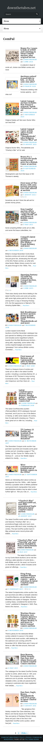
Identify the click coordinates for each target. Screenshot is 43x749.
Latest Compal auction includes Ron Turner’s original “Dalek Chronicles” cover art (29, 105)
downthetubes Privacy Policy (13, 737)
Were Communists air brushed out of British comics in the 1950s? (29, 468)
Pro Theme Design (32, 739)
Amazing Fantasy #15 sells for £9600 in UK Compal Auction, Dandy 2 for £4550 (29, 279)
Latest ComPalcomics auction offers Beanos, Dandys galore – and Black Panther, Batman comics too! (28, 395)
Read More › (26, 305)
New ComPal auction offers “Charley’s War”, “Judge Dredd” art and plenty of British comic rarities (29, 214)
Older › (24, 733)
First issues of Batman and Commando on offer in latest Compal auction (28, 360)
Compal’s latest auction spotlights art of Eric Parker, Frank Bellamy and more (28, 241)
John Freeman (30, 59)
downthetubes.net (21, 8)
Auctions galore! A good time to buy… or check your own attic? (28, 79)
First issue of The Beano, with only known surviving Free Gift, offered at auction (29, 186)
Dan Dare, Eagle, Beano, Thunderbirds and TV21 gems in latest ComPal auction (28, 696)
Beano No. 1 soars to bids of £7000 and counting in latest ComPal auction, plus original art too (29, 52)
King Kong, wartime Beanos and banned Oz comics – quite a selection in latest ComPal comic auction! (29, 579)
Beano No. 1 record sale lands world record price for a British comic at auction (29, 160)
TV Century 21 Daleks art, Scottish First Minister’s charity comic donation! (27, 434)
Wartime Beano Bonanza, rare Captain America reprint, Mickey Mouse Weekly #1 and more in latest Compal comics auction (29, 619)
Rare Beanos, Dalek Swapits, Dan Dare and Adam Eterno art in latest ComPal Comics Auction (28, 659)
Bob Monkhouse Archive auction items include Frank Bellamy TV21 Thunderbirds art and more (29, 317)
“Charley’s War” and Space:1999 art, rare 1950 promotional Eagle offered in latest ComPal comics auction (27, 506)
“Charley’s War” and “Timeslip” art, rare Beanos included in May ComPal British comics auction (27, 544)
